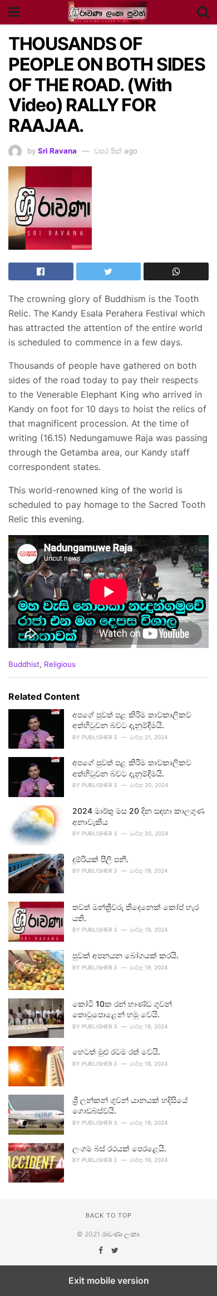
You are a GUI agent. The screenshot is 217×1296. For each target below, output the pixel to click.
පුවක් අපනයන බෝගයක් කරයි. (125, 955)
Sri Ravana (57, 150)
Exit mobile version (108, 1280)
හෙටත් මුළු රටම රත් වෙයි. (116, 1051)
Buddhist (24, 664)
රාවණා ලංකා (120, 1234)
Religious (60, 664)
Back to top (109, 1215)
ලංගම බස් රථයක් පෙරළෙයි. (119, 1148)
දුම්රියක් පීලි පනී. (100, 859)
